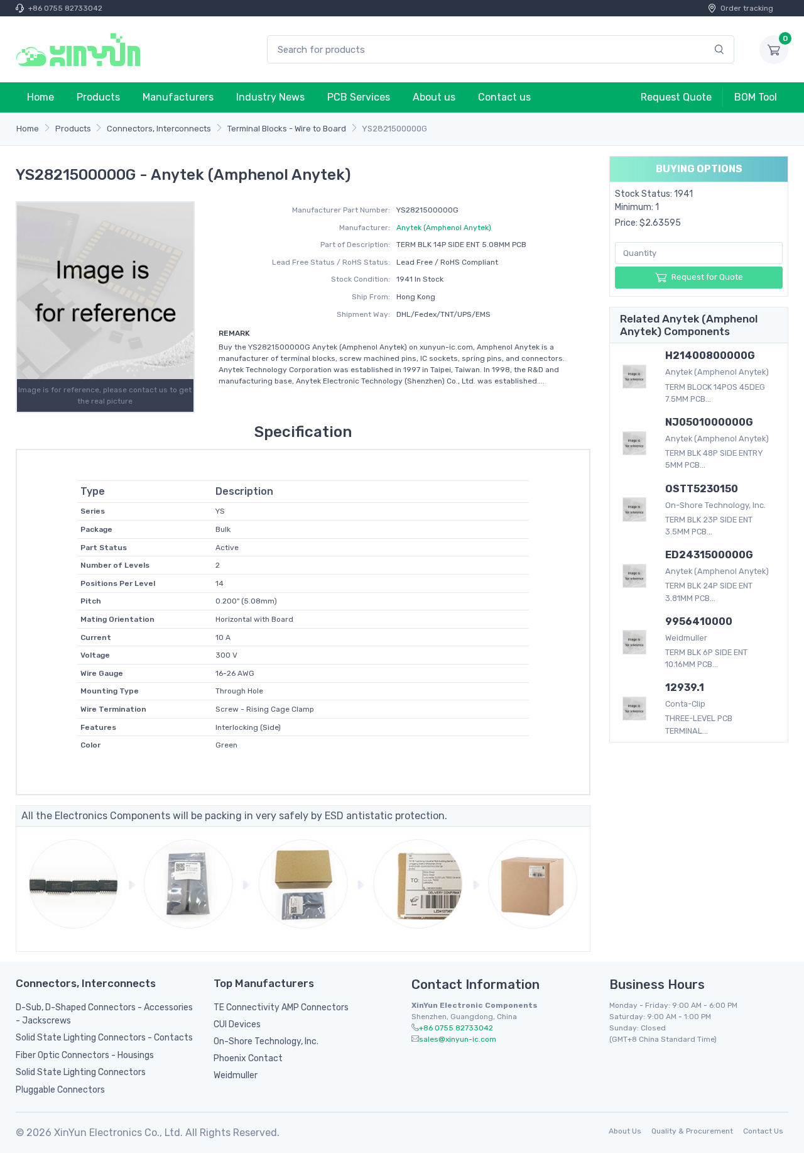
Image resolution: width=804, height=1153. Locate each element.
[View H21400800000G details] (634, 377)
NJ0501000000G (709, 422)
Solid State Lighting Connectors (81, 1072)
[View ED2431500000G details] (634, 576)
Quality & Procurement (692, 1131)
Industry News (270, 97)
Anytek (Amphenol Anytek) (443, 227)
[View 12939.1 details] (634, 708)
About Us (625, 1131)
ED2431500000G (709, 555)
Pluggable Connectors (60, 1089)
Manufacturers (178, 97)
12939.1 (684, 687)
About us (434, 97)
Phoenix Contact (248, 1058)
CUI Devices (237, 1024)
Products (98, 97)
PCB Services (358, 97)
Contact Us (763, 1131)
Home (40, 97)
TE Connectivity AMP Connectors (281, 1007)
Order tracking (746, 8)
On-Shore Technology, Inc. (266, 1041)
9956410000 (698, 621)
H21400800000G (710, 355)
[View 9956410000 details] (634, 642)
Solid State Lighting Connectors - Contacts (104, 1037)
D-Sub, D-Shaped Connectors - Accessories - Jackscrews (104, 1014)
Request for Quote (707, 277)
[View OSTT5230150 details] (634, 509)
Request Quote (676, 97)
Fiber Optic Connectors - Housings (85, 1055)
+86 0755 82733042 (65, 8)
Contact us (504, 97)
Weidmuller (236, 1075)
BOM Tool (755, 97)
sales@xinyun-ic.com (457, 1039)
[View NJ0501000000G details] (634, 443)
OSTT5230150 (701, 489)
